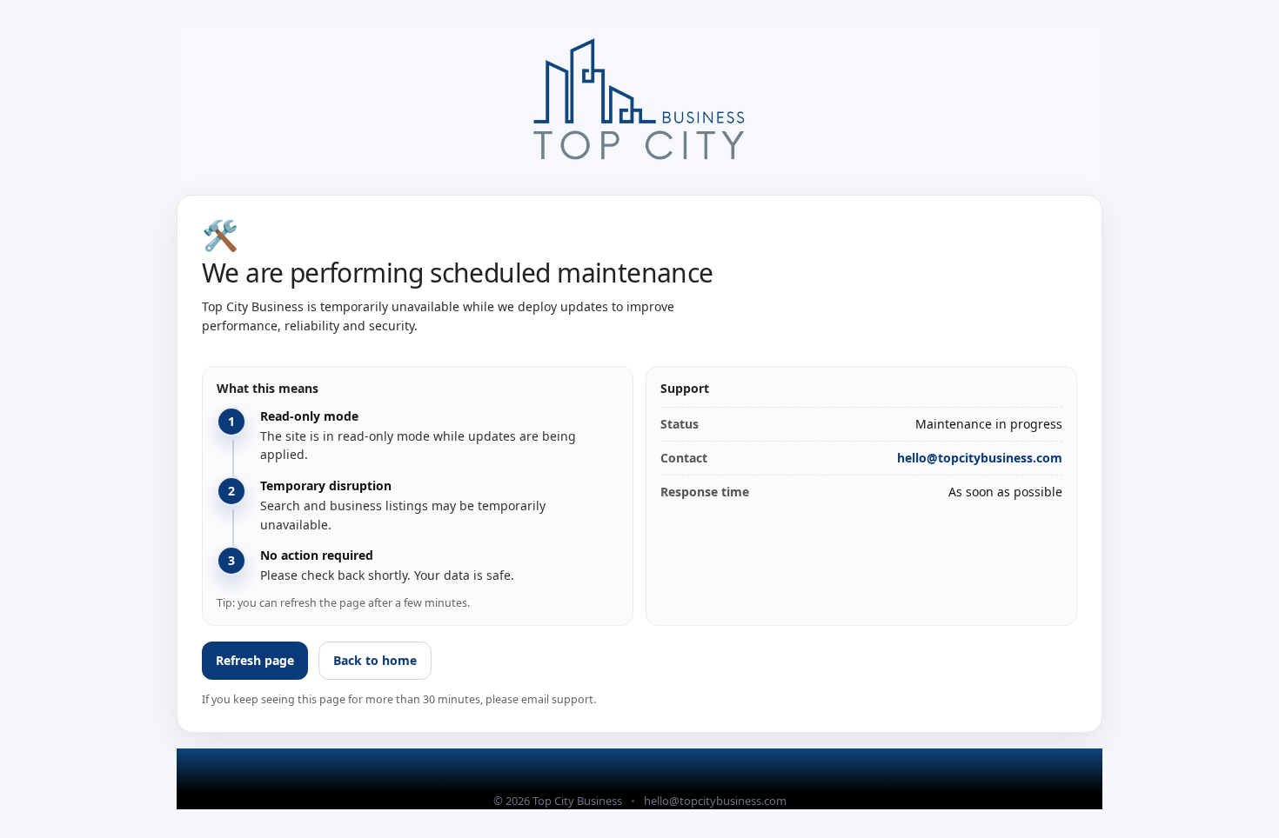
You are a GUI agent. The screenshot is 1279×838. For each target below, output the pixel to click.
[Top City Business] (639, 104)
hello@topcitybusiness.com (979, 457)
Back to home (375, 660)
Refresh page (255, 660)
